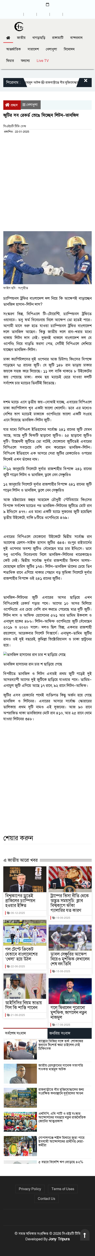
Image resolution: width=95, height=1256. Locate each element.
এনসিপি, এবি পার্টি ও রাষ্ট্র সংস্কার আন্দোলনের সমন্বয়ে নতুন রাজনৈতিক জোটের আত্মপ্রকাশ (62, 1117)
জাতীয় (21, 37)
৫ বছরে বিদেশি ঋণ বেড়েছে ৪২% (60, 1162)
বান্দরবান (76, 37)
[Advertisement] (47, 183)
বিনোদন (69, 49)
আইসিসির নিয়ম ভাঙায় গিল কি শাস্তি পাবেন (23, 1005)
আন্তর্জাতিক (13, 49)
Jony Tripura (59, 1239)
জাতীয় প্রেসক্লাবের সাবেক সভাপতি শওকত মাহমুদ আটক (60, 1067)
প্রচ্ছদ (14, 105)
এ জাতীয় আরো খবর (20, 860)
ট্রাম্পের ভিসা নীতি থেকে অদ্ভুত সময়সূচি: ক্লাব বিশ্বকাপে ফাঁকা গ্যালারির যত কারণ (70, 903)
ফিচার (10, 60)
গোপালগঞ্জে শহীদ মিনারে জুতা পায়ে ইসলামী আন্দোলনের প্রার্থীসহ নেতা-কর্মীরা (61, 1141)
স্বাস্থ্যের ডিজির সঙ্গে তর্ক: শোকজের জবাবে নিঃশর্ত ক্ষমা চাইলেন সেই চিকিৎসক (60, 1045)
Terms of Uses (62, 1189)
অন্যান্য (25, 60)
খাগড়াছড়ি (38, 37)
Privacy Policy (30, 1189)
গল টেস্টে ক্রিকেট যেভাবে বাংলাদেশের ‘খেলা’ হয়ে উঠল (21, 954)
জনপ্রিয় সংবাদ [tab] (59, 1033)
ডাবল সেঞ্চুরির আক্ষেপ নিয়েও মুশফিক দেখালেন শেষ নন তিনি (70, 959)
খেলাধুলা (51, 49)
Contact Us (46, 1198)
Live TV (43, 60)
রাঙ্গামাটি (57, 37)
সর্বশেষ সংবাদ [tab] (15, 1033)
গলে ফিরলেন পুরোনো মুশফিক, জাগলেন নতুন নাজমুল (69, 1012)
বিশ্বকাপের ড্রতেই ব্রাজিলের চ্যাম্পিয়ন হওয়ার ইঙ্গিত (20, 901)
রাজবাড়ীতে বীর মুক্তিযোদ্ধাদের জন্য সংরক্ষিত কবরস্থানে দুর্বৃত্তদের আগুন (61, 1091)
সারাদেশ (33, 49)
